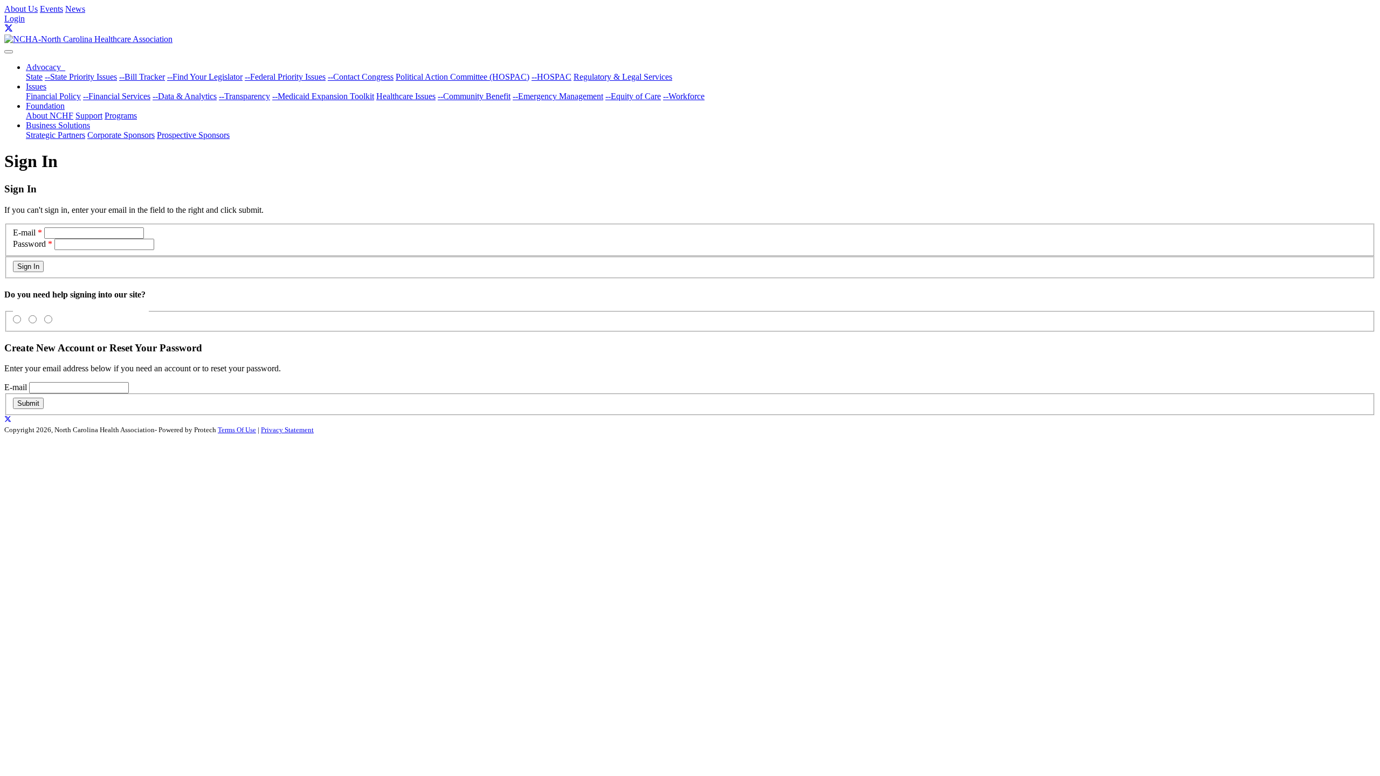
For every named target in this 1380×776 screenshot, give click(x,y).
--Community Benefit (474, 96)
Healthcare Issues (406, 96)
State (34, 76)
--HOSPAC (551, 76)
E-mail (24, 232)
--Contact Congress (361, 76)
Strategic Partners (55, 135)
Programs (121, 115)
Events (51, 8)
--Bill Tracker (142, 76)
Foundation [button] (45, 105)
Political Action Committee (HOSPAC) (462, 76)
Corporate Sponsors (121, 135)
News (75, 8)
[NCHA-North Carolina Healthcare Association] (88, 39)
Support (88, 115)
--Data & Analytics (185, 96)
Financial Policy (53, 96)
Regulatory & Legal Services (623, 76)
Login (14, 18)
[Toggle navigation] (8, 51)
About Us (21, 8)
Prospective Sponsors (193, 135)
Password (29, 243)
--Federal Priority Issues (285, 76)
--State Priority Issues (81, 76)
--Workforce (684, 96)
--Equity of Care (633, 96)
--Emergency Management (558, 96)
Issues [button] (36, 86)
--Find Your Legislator (205, 76)
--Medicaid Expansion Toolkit (323, 96)
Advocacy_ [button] (45, 67)
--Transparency (244, 96)
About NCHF (49, 115)
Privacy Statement (287, 430)
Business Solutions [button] (58, 125)
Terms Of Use (237, 430)
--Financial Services (116, 96)
